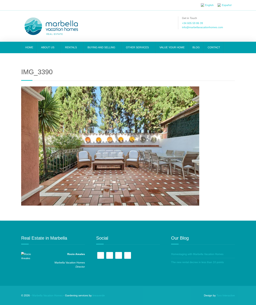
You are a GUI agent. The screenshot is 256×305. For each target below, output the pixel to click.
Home (29, 47)
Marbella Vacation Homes (47, 295)
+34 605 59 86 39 (192, 23)
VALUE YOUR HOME (172, 47)
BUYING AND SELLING (102, 47)
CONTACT (214, 47)
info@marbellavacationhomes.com (202, 27)
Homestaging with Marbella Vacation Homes (197, 254)
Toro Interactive (225, 295)
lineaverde (98, 295)
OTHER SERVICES (138, 47)
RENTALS (71, 47)
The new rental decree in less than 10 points (197, 262)
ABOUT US (48, 47)
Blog (196, 47)
